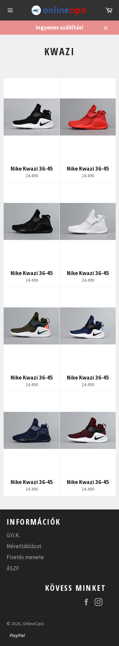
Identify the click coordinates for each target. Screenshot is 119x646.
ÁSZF (13, 568)
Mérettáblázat (24, 546)
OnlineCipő (33, 623)
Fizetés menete (25, 557)
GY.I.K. (13, 535)
